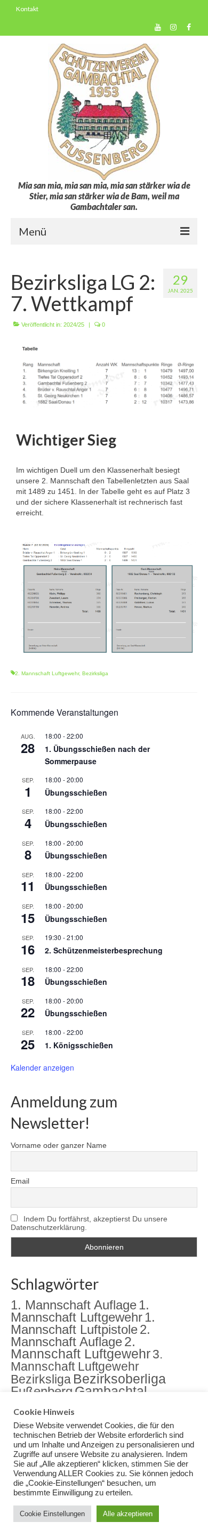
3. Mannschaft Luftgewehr (87, 1360)
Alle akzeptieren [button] (128, 1514)
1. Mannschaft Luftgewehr (80, 1311)
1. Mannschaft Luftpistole (83, 1323)
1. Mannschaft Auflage (74, 1305)
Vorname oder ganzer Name (59, 1145)
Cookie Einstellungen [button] (52, 1514)
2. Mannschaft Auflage (80, 1335)
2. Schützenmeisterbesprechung (104, 950)
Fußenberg (42, 1391)
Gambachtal (111, 1391)
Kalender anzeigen (42, 1067)
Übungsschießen (76, 792)
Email (20, 1181)
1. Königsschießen (79, 1045)
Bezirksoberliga (119, 1378)
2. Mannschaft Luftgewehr (47, 673)
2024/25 (73, 324)
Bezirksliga (95, 673)
